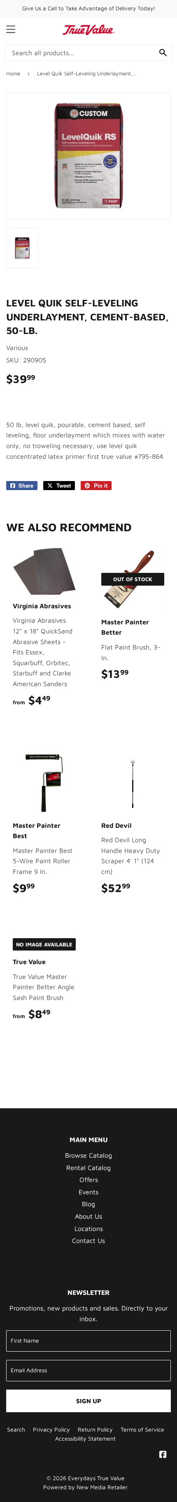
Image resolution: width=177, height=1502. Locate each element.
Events (88, 1192)
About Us (88, 1216)
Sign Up (88, 1400)
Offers (88, 1179)
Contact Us (88, 1240)
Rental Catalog (88, 1167)
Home (13, 73)
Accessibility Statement (85, 1438)
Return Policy (95, 1429)
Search (16, 1429)
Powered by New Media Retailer (85, 1487)
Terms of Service (142, 1429)
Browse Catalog (88, 1155)
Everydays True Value (96, 1478)
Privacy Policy (51, 1429)
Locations (89, 1228)
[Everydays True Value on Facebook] (163, 1455)
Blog (88, 1204)
